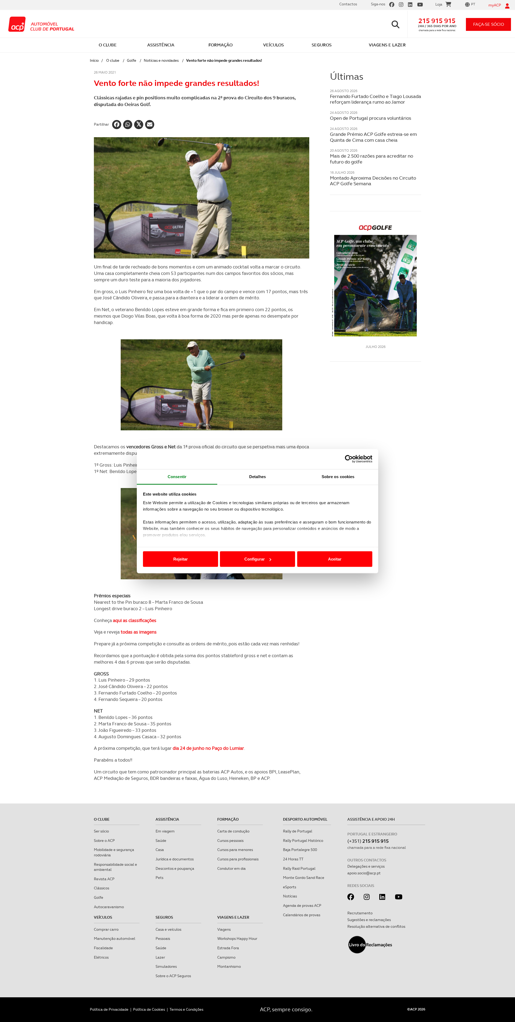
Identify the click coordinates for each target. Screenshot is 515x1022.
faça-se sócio (488, 24)
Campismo (226, 957)
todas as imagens (139, 632)
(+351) (368, 841)
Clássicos (101, 888)
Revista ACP (104, 878)
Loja (438, 4)
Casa (160, 849)
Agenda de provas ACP (302, 905)
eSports (289, 887)
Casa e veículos (168, 929)
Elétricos (101, 957)
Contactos (348, 4)
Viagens (224, 929)
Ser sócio (101, 831)
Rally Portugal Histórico (303, 840)
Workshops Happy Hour (237, 938)
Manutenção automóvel (114, 938)
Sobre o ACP (104, 840)
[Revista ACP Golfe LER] (375, 280)
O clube (112, 60)
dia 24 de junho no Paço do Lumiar (208, 748)
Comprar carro (106, 929)
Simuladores (166, 966)
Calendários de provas (301, 914)
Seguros (164, 917)
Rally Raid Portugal (299, 868)
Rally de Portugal (297, 831)
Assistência (167, 819)
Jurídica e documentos (175, 859)
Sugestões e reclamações (369, 919)
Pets (159, 877)
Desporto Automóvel (305, 819)
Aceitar (334, 559)
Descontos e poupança (175, 868)
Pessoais (163, 938)
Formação (228, 819)
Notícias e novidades (161, 60)
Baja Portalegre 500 (300, 849)
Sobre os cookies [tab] (338, 476)
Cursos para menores (235, 849)
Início (94, 60)
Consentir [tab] (177, 476)
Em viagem (165, 831)
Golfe (131, 60)
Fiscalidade (103, 947)
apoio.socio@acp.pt (364, 873)
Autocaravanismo (109, 906)
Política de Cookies (149, 1009)
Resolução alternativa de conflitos (376, 926)
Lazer (160, 957)
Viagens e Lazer (233, 917)
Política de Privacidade (109, 1009)
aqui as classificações (134, 620)
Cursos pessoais (230, 840)
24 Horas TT (293, 859)
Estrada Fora (228, 947)
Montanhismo (229, 966)
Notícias (290, 896)
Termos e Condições (186, 1009)
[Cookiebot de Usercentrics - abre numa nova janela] (348, 459)
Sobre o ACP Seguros (173, 975)
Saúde (161, 840)
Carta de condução (233, 831)
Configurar (254, 559)
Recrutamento (360, 913)
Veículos (103, 917)
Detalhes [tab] (257, 476)
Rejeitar (180, 559)
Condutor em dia (231, 868)
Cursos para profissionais (238, 859)
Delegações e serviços (366, 866)
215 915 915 (436, 20)
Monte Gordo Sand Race (303, 877)
